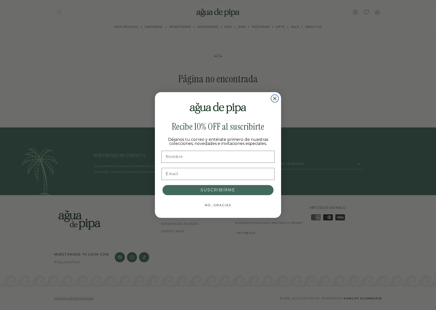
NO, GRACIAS (218, 205)
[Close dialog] (275, 98)
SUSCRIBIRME (218, 190)
